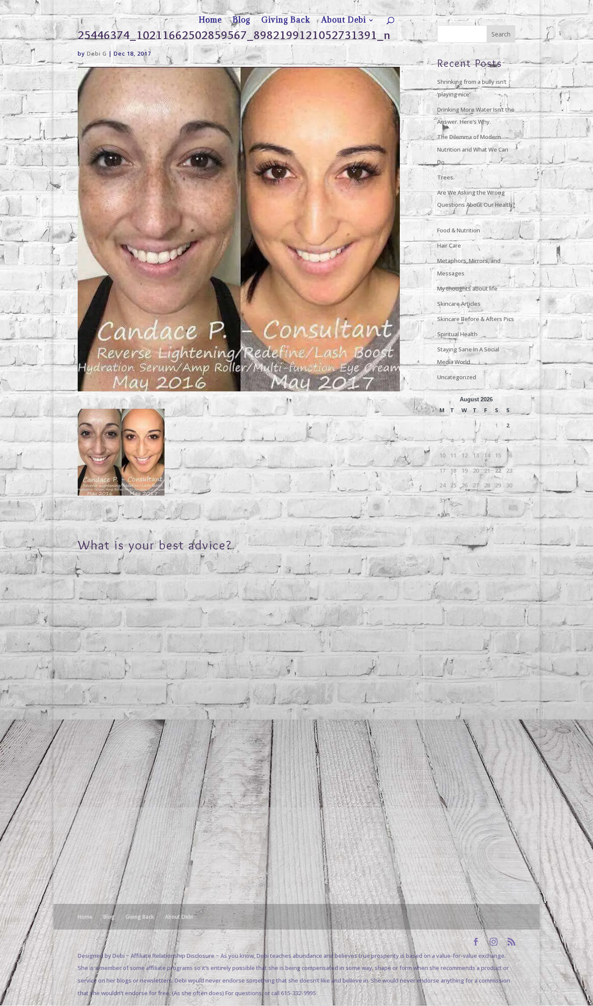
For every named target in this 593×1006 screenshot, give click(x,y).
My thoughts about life (467, 288)
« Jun (443, 514)
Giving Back (464, 7)
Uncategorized (456, 377)
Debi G (97, 53)
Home (421, 7)
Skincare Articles (459, 304)
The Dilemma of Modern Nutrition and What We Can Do (472, 149)
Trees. (446, 177)
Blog (440, 7)
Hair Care (449, 245)
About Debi (495, 7)
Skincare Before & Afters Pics (475, 319)
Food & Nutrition (458, 230)
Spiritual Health (457, 334)
